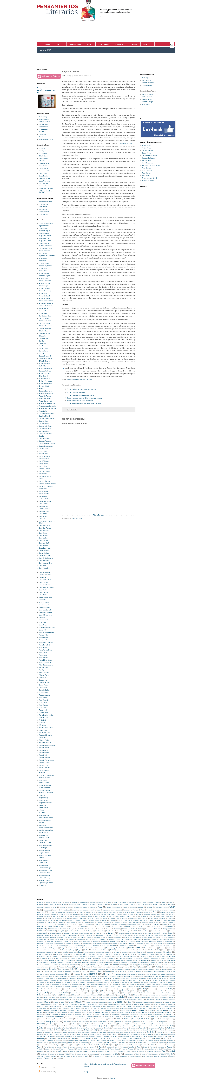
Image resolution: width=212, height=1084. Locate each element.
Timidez (108, 1047)
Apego (164, 910)
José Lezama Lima (45, 563)
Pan (78, 1010)
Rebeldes (66, 1028)
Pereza (70, 1014)
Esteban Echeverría (45, 391)
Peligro (97, 1012)
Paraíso (108, 1010)
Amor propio (47, 910)
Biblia (163, 916)
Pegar (71, 1012)
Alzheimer (76, 907)
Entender (124, 954)
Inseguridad (125, 982)
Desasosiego (59, 943)
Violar (162, 1054)
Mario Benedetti (44, 645)
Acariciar (92, 902)
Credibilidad (99, 935)
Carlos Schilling (44, 323)
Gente (78, 969)
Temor (152, 1045)
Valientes (79, 1051)
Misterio (67, 999)
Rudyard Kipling (44, 770)
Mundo (79, 1002)
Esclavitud (117, 956)
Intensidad (124, 984)
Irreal (94, 986)
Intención (115, 984)
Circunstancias (131, 924)
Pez (101, 1016)
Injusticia (58, 982)
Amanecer (92, 907)
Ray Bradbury (43, 730)
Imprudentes (162, 978)
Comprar (169, 926)
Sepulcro (160, 1036)
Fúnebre (170, 967)
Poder (70, 1019)
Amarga (108, 907)
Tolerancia (123, 1047)
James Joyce (43, 506)
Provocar (138, 1024)
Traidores (71, 1049)
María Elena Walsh (45, 660)
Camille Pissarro (147, 150)
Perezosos (78, 1014)
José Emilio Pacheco (46, 558)
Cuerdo (75, 937)
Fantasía (55, 964)
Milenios (150, 997)
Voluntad (110, 1056)
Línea (141, 991)
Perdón (63, 1014)
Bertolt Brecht (43, 308)
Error (61, 956)
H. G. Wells (42, 451)
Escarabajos (91, 956)
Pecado (39, 1012)
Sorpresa (54, 1042)
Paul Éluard (43, 707)
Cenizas (163, 922)
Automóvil (164, 914)
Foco (38, 967)
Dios (138, 948)
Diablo (47, 948)
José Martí (42, 565)
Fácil (157, 967)
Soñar (70, 1043)
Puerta (61, 1026)
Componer (162, 926)
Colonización (73, 926)
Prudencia (147, 1024)
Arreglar (120, 912)
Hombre (93, 973)
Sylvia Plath (43, 805)
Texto (84, 1047)
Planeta (134, 1017)
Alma (54, 907)
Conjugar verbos (168, 929)
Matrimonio (65, 995)
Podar (64, 1019)
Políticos (126, 1019)
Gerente (87, 969)
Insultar (85, 984)
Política (110, 1019)
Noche (149, 1004)
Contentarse (163, 931)
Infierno (140, 980)
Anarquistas (83, 910)
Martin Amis (43, 655)
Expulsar (101, 962)
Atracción (111, 914)
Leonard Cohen (44, 178)
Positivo (148, 1019)
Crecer (82, 935)
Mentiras (54, 997)
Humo (80, 976)
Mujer (63, 1002)
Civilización (155, 925)
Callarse (63, 920)
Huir (56, 976)
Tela (138, 1045)
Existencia (144, 960)
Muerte (47, 1002)
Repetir (162, 1030)
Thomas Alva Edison (46, 139)
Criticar (39, 937)
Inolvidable (116, 982)
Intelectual (94, 984)
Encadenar (150, 952)
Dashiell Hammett (45, 356)
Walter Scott (43, 863)
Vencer (128, 1051)
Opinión (172, 1006)
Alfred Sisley (146, 145)
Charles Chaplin (147, 94)
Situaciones (83, 1040)
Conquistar (61, 931)
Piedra (107, 1016)
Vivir (86, 1056)
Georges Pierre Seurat (149, 155)
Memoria (136, 995)
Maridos (150, 993)
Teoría (46, 1047)
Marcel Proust (43, 637)
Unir (171, 1049)
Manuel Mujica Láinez (46, 632)
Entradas (43, 1067)
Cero (38, 924)
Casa (92, 922)
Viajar (67, 1054)
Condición (108, 929)
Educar (164, 950)
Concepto (71, 929)
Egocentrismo (41, 952)
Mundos (88, 1002)
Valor (86, 1051)
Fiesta (134, 964)
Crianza (143, 935)
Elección (65, 952)
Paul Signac (146, 175)
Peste (96, 1016)
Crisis (164, 935)
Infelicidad (132, 980)
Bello (136, 916)
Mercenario (80, 997)
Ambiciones (116, 907)
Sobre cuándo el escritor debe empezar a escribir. (84, 398)
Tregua (123, 1049)
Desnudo (54, 945)
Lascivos (48, 989)
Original (123, 1008)
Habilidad (67, 971)
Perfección (87, 1014)
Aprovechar (61, 912)
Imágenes (172, 978)
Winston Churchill (45, 880)
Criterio (170, 935)
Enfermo (75, 954)
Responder (80, 1032)
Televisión (144, 1045)
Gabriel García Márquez (126, 143)
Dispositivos (47, 950)
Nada (173, 1002)
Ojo (143, 1006)
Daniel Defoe (43, 348)
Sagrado (143, 1034)
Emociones (100, 952)
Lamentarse (169, 986)
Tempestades (160, 1045)
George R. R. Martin (45, 426)
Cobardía (49, 926)
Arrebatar (113, 912)
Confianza (125, 929)
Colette (41, 341)
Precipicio (163, 1019)
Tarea (113, 1045)
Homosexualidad (121, 974)
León (135, 989)
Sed (62, 1036)
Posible (141, 1019)
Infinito (148, 980)
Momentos (111, 999)
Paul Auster (43, 697)
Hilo (46, 974)
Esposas (138, 958)
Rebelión (73, 1028)
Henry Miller (43, 466)
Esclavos (126, 956)
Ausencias (147, 914)
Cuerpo (81, 937)
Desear (131, 943)
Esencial (42, 958)
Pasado (134, 1010)
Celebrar (143, 922)
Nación (167, 1002)
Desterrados (87, 945)
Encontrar (167, 952)
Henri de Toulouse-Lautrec (151, 165)
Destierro (104, 945)
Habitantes (76, 971)
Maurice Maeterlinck (46, 662)
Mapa (132, 993)
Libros (169, 989)
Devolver (170, 945)
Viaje (72, 1054)
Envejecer (169, 954)
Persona (169, 1014)
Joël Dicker (43, 577)
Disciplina (154, 948)
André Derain (146, 148)
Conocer (40, 931)
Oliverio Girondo (44, 682)
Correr (140, 933)
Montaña (119, 999)
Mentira (45, 997)
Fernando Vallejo (45, 398)
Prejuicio (66, 1021)
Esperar (121, 958)
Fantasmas (47, 964)
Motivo (165, 999)
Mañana (75, 995)
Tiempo (92, 1047)
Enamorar (140, 952)
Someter (150, 1040)
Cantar (158, 920)
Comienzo (128, 926)
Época (46, 1058)
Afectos (85, 904)
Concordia (100, 929)
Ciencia (104, 925)
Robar (50, 1034)
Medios (103, 995)
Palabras (63, 1010)
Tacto (99, 1045)
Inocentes (107, 982)
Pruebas (154, 1024)
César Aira (42, 343)
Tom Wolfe (42, 825)
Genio (72, 969)
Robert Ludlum (44, 747)
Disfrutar (170, 948)
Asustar (75, 914)
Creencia (108, 935)
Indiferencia (107, 980)
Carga (67, 922)
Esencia (172, 956)
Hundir (93, 976)
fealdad (156, 1056)
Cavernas (117, 922)
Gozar (133, 969)
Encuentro (40, 954)
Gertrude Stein (44, 431)
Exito (161, 960)
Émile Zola (42, 885)
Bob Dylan (42, 151)
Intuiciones (59, 986)
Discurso (162, 948)
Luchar (85, 991)
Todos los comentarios (47, 1071)
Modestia (102, 999)
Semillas (91, 1036)
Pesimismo (80, 1016)
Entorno (132, 954)
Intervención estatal (167, 984)
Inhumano (50, 982)
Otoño (155, 1008)
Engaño (83, 954)
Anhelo (112, 910)
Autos (171, 914)
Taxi (118, 1045)
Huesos (50, 976)
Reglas (65, 1030)
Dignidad (115, 948)
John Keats (43, 533)
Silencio (157, 1039)
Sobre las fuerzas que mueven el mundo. (81, 389)
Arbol (74, 912)
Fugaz (135, 967)
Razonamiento (155, 1026)
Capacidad (171, 920)
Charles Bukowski (45, 328)
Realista (49, 1028)
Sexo (88, 1039)
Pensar (169, 1012)
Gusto (54, 971)
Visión (75, 1056)
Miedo (121, 997)
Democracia (76, 941)
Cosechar (48, 935)
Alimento (47, 907)
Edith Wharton (44, 366)
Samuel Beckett (44, 778)
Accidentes (100, 902)
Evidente (96, 960)
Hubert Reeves (44, 124)
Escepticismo (108, 956)
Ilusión (41, 978)
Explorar (60, 962)
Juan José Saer (44, 585)
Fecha (84, 964)
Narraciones (48, 1004)
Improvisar (143, 978)
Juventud (139, 986)
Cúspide (39, 939)
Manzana (125, 993)
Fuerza (127, 967)
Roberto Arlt (43, 755)
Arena (93, 912)
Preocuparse (93, 1021)
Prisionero (146, 1021)
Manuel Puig (43, 635)
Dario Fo (42, 353)
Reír (166, 1032)
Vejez (108, 1051)
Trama (78, 1049)
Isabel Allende (44, 494)
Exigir (135, 960)
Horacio (41, 479)
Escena (99, 956)
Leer (79, 989)
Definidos (162, 939)
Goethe (41, 436)
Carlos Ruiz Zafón (45, 321)
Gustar (47, 971)
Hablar (83, 971)
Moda (79, 999)
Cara (48, 922)
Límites (134, 991)
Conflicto (140, 929)
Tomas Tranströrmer (46, 828)
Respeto (63, 1032)
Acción (115, 902)
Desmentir (46, 945)
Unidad (165, 1049)
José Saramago (44, 572)
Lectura (73, 989)
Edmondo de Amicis (45, 368)
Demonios (95, 941)
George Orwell (44, 423)
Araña (69, 912)
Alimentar (40, 907)
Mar (137, 993)
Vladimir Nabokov (45, 855)
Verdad (172, 1051)
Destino (112, 946)
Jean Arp (42, 519)
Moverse (39, 1002)
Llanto (52, 991)
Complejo (144, 926)
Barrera (96, 916)
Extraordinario (134, 962)
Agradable (92, 904)
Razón (164, 1026)
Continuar (172, 931)
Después (79, 945)
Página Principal (98, 515)
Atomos (104, 914)
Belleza (129, 916)
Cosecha (40, 935)
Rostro (79, 1034)
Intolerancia (40, 986)
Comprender (41, 929)
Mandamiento (98, 993)
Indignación (116, 980)
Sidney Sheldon (44, 788)
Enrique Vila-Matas (45, 381)
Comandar (91, 926)
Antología (149, 910)
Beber (110, 916)
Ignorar (158, 976)
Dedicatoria (111, 939)
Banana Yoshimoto (45, 306)
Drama (128, 950)
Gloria (94, 969)
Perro (150, 1014)
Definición (154, 939)
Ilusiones (172, 976)
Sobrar (91, 1040)
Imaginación (62, 978)
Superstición (171, 1042)
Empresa (132, 952)
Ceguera (136, 922)
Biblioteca (169, 916)
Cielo (96, 925)
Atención (88, 914)
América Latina (65, 910)
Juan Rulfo (42, 590)
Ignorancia (148, 976)
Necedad (82, 1004)
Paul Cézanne (147, 170)
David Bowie (43, 158)
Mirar (39, 999)
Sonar (157, 1040)
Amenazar (133, 907)
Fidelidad (122, 964)
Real (171, 1026)
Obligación (86, 1006)
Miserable (52, 999)
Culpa (109, 937)
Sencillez (98, 1036)
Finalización (158, 964)
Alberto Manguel (44, 231)
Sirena (64, 1040)
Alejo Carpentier (44, 243)
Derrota (137, 941)
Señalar (111, 1038)
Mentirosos (63, 997)
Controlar (66, 933)
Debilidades (79, 939)
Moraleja (133, 999)
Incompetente (54, 980)
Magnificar (40, 993)
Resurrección (119, 1032)
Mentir (39, 997)
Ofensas (137, 1006)
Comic (120, 926)
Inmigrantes (67, 982)
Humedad (73, 976)
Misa (45, 999)
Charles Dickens (44, 331)
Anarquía (91, 910)
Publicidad (47, 1026)
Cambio (84, 920)
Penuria (39, 1014)
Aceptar (131, 902)
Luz (109, 991)
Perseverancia (158, 1014)
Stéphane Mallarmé (45, 803)
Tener (39, 1047)
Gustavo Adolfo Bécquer (47, 444)
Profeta (89, 1024)
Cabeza (170, 918)
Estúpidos (69, 960)
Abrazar (55, 902)
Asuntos (61, 914)
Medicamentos (85, 995)
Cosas (170, 933)
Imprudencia (152, 978)
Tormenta (152, 1047)
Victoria (108, 1054)
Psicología (169, 1024)
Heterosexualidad (159, 971)
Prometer (104, 1024)
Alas (139, 904)
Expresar (85, 962)
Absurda (67, 902)
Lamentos (40, 989)
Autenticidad (155, 914)
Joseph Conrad (44, 550)
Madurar (154, 991)
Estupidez (60, 960)
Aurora (131, 914)
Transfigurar (93, 1049)
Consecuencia (81, 931)
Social (104, 1040)
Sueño (115, 1043)
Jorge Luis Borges (45, 548)
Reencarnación (152, 1028)
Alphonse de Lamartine (47, 256)
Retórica (136, 1032)
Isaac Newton (43, 127)
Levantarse (110, 989)
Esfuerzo (50, 958)
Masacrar (170, 993)
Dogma (79, 950)
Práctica (161, 1024)
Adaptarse (40, 904)
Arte (154, 912)
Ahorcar (126, 904)
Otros (161, 1008)
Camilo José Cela (45, 316)
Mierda (137, 997)
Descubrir (122, 943)
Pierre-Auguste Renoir (149, 178)
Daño (57, 939)
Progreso (96, 1024)
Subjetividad (84, 1042)
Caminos (112, 920)
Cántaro (150, 937)
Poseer (134, 1019)
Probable (170, 1021)
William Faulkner (44, 873)
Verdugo (52, 1054)
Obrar (103, 1006)
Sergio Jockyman (45, 785)
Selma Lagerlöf (44, 783)
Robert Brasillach (45, 742)
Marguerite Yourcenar (46, 642)
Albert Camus (43, 228)
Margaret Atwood (44, 640)
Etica (85, 960)
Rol (61, 1034)
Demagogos (58, 941)
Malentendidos (74, 993)
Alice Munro (43, 253)
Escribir (133, 956)
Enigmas (91, 954)
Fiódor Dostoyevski (45, 401)
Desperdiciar (70, 945)
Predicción (40, 1021)
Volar (102, 1056)
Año (71, 916)
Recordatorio (117, 1028)
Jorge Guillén (43, 545)
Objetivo (78, 1006)
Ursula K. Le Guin (45, 843)
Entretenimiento (142, 954)
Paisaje (46, 1010)
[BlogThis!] (71, 409)
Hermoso (138, 971)
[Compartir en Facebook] (76, 409)
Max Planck (43, 132)
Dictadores (91, 948)
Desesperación (158, 943)
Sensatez (107, 1036)
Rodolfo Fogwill (44, 763)
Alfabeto (163, 904)
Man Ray (145, 78)
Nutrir (62, 1006)
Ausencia (138, 914)
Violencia (169, 1054)
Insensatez (134, 982)
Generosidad (63, 969)
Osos (149, 1008)
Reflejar (161, 1028)
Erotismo (54, 956)
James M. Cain (44, 511)
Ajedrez (133, 904)
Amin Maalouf (43, 258)
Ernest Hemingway (45, 383)
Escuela (156, 956)
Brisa (118, 918)
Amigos (140, 907)
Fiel (128, 964)
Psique (39, 1026)
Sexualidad (103, 1038)
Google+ (87, 1072)
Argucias (99, 912)
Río (109, 1034)
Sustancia (66, 1045)
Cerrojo (53, 924)
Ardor (87, 912)
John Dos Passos (45, 528)
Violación (155, 1054)
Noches (155, 1004)
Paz (164, 1010)
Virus (68, 1056)
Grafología (141, 969)
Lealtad (60, 989)
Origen (116, 1008)
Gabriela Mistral (44, 416)
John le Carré (43, 540)
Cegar (129, 922)
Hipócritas (60, 974)
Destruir (131, 946)
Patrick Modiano (44, 695)
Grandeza (149, 969)
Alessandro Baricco (45, 248)
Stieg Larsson (43, 800)
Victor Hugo (43, 848)
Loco (64, 991)
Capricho (41, 922)
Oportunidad (43, 1008)
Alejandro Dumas (45, 241)
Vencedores (120, 1051)
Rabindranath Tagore (46, 727)
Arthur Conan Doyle (45, 291)
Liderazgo (46, 991)
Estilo (38, 960)
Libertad (142, 989)
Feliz (106, 965)
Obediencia (70, 1006)
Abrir (61, 902)
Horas (147, 974)
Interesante (140, 984)
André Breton (43, 268)
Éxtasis (59, 1058)
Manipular (117, 993)
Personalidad (50, 1016)
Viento (137, 1054)
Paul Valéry (43, 702)
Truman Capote (44, 838)
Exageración (120, 960)
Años (76, 916)
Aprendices (52, 912)
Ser (166, 1036)
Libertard (152, 989)
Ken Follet (42, 600)
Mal (46, 993)
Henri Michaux (44, 461)
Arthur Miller (43, 293)
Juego (118, 986)
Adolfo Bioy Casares (46, 223)
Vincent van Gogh (148, 180)
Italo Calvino (43, 496)
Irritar (100, 986)
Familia (39, 964)
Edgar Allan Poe (44, 363)
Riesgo (39, 1034)
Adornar (57, 904)
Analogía (75, 910)
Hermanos (130, 971)
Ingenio (172, 980)
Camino (103, 920)
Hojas (84, 974)
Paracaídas (92, 1010)
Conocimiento (51, 931)
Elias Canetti (43, 376)
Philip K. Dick (43, 718)
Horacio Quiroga (44, 481)
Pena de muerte (130, 1012)
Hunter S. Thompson (46, 486)
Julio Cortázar (43, 592)
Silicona (165, 1038)
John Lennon (43, 173)
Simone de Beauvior (46, 793)
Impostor (115, 978)
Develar (163, 945)
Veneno (135, 1051)
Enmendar (99, 954)
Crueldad (53, 937)
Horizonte (155, 974)
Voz (118, 1056)
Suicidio (154, 1042)
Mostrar (158, 999)
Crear (64, 935)
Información (156, 980)
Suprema (42, 1045)
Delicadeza (40, 941)
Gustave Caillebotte (148, 158)
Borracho (90, 918)
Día (146, 950)
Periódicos (124, 1014)
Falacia (153, 962)
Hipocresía (52, 974)
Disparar (39, 950)
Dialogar (62, 948)
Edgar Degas (146, 153)
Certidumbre (60, 924)
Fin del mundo (142, 964)
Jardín (106, 986)
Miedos (130, 997)
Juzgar (147, 986)
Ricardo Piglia (44, 740)
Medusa (119, 995)
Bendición (143, 916)
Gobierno (119, 969)
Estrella (45, 960)
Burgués (137, 918)
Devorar (39, 948)
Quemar (108, 1026)
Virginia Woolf (43, 853)
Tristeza (130, 1049)
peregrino (164, 1056)
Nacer (130, 1002)
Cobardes (40, 927)
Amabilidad (84, 907)
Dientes (108, 948)
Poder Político (81, 1019)
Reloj (95, 1030)
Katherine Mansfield (46, 597)
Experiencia (171, 960)
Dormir (112, 950)
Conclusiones (91, 929)
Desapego (40, 943)
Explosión (69, 962)
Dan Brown (43, 346)
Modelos (86, 999)
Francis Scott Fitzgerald (47, 403)
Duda (134, 950)
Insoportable (152, 982)
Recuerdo (142, 1028)
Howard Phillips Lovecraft (47, 484)
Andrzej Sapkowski (45, 266)
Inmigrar (75, 982)
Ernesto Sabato (44, 386)
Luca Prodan (43, 183)
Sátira (79, 1045)
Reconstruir (98, 1028)
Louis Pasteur (43, 129)
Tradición (47, 1049)
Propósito (113, 1024)
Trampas (85, 1049)
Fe (78, 965)
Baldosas (83, 916)
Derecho (122, 941)
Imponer (87, 978)
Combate (99, 926)
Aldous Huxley (44, 233)
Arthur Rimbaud (44, 296)
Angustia (105, 910)
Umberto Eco (43, 840)
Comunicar (63, 929)
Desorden (62, 945)
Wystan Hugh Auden (46, 883)
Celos (157, 922)
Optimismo (79, 1008)
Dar (45, 939)
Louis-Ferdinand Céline (47, 627)
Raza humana (144, 1026)
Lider (38, 991)
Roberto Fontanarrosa (46, 760)
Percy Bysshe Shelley (46, 715)
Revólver (159, 1032)
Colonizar (83, 926)
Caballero (162, 918)
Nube (46, 1006)
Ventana (157, 1051)
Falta (165, 962)
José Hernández (44, 560)
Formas (54, 967)
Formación (45, 967)
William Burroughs (45, 868)
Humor (87, 976)
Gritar (171, 969)
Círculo (164, 937)
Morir (140, 999)
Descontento (106, 943)
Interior (148, 984)
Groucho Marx (147, 99)
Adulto (64, 904)
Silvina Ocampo (44, 790)
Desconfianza (86, 943)
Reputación (48, 1032)
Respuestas (102, 1032)
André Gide (43, 271)
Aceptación (123, 902)
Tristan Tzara (43, 835)
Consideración (99, 931)
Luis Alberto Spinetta (46, 188)
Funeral (141, 967)
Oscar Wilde (43, 687)
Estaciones (154, 958)
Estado (162, 958)
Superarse (162, 1042)
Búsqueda (154, 918)
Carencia (60, 922)
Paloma (72, 1010)
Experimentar (44, 962)
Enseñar (107, 954)
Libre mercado (161, 989)
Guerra (39, 971)
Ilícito (47, 978)
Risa (45, 1034)
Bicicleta (39, 918)
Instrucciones (55, 984)
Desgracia (169, 943)
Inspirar (170, 982)
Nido (129, 1004)
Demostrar (104, 941)
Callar (57, 920)
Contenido (154, 931)
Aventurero (64, 916)
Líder (128, 991)
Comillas (136, 926)
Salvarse (156, 1034)
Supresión (50, 1045)
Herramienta (147, 971)
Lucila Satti (42, 630)
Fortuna (69, 967)
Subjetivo (93, 1042)
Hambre (114, 971)
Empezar (116, 952)
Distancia (56, 950)
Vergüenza (60, 1054)
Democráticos (86, 941)
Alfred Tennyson (44, 251)
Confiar (133, 929)
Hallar (108, 971)
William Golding (44, 875)
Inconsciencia (86, 980)
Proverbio (131, 1024)
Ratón (130, 1026)
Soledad (133, 1041)
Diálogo (72, 950)
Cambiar (77, 920)
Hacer (100, 971)
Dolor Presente (96, 950)
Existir (154, 960)
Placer (128, 1016)
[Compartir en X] (73, 409)
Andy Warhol (43, 204)
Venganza (150, 1051)
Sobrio (97, 1040)
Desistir (39, 945)
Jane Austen (43, 516)
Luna (103, 991)
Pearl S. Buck (43, 712)
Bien (46, 918)
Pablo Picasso (44, 212)
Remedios (111, 1030)
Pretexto (118, 1021)
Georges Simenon (45, 428)
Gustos (60, 971)
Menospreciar (154, 995)
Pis (122, 1016)
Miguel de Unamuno (46, 665)
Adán (78, 904)
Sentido (114, 1036)
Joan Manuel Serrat (45, 171)
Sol (119, 1040)
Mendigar (145, 995)
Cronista (45, 937)
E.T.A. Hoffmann (44, 361)
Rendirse (137, 1030)
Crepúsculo (126, 935)
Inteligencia (103, 984)
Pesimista (89, 1016)
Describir (115, 943)
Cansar (151, 920)
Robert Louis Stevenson (47, 745)
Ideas (118, 976)
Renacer (129, 1030)
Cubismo (68, 937)
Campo (120, 920)
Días (152, 950)
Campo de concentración (131, 920)
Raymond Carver (45, 733)
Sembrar (84, 1036)
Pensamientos (159, 1012)
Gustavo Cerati (44, 163)
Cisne (140, 924)
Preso (111, 1021)
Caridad (79, 922)
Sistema (70, 1040)
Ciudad (147, 924)
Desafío (151, 941)
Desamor (159, 941)
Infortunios (165, 980)
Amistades (159, 907)
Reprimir (39, 1032)
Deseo (147, 943)
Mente (163, 995)
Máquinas (102, 1002)
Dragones (121, 950)
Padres (39, 1010)
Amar (100, 907)
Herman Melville (44, 469)
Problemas (50, 1024)
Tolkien (41, 823)
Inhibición (42, 982)
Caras (53, 922)
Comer (107, 926)
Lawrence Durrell (45, 610)
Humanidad (63, 976)
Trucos (146, 1049)
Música (118, 1001)
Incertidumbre (43, 980)
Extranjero (124, 962)
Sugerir (147, 1042)
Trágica (152, 1049)
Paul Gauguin (146, 173)
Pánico (87, 1026)
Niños (142, 1004)
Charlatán (70, 924)
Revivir (143, 1032)
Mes (95, 997)
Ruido (97, 1034)
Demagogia (49, 941)
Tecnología (125, 1045)
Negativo (123, 1004)
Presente (103, 1022)
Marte (164, 993)
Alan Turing (43, 117)
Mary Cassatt (146, 168)
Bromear (124, 918)
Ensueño (115, 954)
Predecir (170, 1019)
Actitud (151, 902)
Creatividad (73, 935)
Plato (158, 1016)
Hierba (168, 971)
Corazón (111, 933)
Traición (62, 1049)
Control (59, 933)
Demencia (68, 941)
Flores (165, 964)
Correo (135, 933)
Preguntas (51, 1021)
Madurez (161, 991)
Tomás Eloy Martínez (46, 830)
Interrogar (156, 984)
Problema (40, 1024)
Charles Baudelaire (45, 326)
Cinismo (122, 924)
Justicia (131, 986)
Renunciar (154, 1030)
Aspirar (47, 914)
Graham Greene (44, 439)
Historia (67, 974)
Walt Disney (146, 104)
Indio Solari (43, 166)
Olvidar (159, 1006)
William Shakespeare (46, 878)
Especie (72, 958)
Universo (40, 1051)
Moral (127, 999)
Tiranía (115, 1047)
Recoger (81, 1028)
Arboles (81, 912)
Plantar (152, 1016)
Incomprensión (64, 980)
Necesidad (91, 1004)
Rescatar (56, 1032)
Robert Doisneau (148, 83)
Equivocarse (41, 956)
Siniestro (50, 1040)
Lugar (92, 991)
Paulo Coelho (43, 710)
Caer (51, 920)
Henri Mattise (146, 160)
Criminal (157, 935)
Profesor (82, 1024)
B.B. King (42, 148)
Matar (39, 995)
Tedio (132, 1045)
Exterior (108, 962)
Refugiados (43, 1030)
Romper (66, 1034)
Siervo (124, 1038)
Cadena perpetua (42, 920)
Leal (54, 989)
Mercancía (72, 997)
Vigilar (143, 1054)
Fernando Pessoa (45, 396)
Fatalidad (72, 964)
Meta (100, 997)
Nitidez (136, 1004)
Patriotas (158, 1010)
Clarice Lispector (44, 338)
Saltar (149, 1034)
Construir (119, 931)
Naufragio (74, 1004)
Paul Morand (43, 700)
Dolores (105, 950)
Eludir (86, 952)
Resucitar (111, 1032)
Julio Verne (43, 595)
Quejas (101, 1026)
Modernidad (94, 999)
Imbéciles (80, 978)
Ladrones (161, 986)
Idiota (134, 976)
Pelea (84, 1012)
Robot (56, 1034)
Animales (119, 910)
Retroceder (128, 1032)
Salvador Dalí (43, 214)
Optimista (87, 1008)
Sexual (95, 1038)
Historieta (77, 974)
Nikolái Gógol (43, 677)
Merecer (89, 997)
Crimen (150, 935)
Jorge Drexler (43, 176)
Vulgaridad (124, 1056)
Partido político (125, 1010)
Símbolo (93, 1045)
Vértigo (132, 1056)
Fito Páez (42, 161)
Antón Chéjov (43, 286)
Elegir (80, 952)
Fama (171, 962)
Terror (65, 1047)
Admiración (49, 904)
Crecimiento (90, 935)
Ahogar (113, 904)
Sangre (163, 1034)
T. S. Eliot (42, 813)
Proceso (58, 1024)
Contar (135, 931)
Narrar (56, 1004)
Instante (39, 984)
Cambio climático (94, 920)
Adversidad (72, 904)
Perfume (96, 1014)
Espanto (64, 958)
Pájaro (81, 1026)
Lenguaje (96, 989)
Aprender (41, 912)
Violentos (40, 1056)
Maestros (170, 991)
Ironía (88, 986)
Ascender (170, 912)
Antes (142, 910)
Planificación (144, 1016)
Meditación (111, 995)
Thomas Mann (44, 815)
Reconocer (89, 1028)
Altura (69, 907)
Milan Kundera (44, 667)
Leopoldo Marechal (45, 615)
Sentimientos (136, 1036)
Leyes (130, 989)
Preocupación (83, 1021)
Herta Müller (43, 474)
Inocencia (99, 982)
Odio (130, 1006)
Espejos (96, 958)
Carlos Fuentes (44, 318)
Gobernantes (110, 969)
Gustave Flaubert (45, 441)
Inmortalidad (90, 982)
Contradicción (43, 933)
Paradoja (101, 1010)
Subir (76, 1042)
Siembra (118, 1038)
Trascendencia (114, 1049)
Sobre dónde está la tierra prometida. (80, 401)
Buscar (144, 918)
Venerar (142, 1051)
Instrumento (65, 984)
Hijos (40, 974)
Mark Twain (43, 652)
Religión (87, 1030)
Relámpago (102, 1030)
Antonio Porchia (44, 283)
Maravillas (143, 993)
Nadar (41, 1004)
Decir (93, 939)
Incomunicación (75, 980)
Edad (158, 950)
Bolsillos (75, 918)
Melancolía (127, 995)
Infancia (124, 980)
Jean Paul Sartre (44, 525)
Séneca (41, 810)
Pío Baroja (42, 725)
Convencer (75, 933)
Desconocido (96, 943)
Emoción (108, 952)
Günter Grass (43, 448)
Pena (112, 1012)
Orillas (130, 1008)
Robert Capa (146, 80)
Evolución (111, 960)
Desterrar (96, 945)
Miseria (60, 999)
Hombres (107, 974)
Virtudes (62, 1056)
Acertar (139, 902)
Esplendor (130, 958)
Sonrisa (170, 1040)
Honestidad (131, 974)
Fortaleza (61, 967)
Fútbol (39, 969)
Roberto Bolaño (44, 758)
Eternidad (78, 960)
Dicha (83, 948)
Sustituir (73, 1045)
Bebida (116, 916)
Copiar (97, 933)
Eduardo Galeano (45, 371)
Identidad (127, 976)
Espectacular (81, 958)
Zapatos (149, 1056)
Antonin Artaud (44, 278)
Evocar (104, 960)
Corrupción (157, 933)
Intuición (67, 986)
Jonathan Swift (44, 543)
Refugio (51, 1030)
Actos (157, 902)
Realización (57, 1028)
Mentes (171, 995)
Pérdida (94, 1026)
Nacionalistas (158, 1002)
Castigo (99, 922)
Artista (162, 912)
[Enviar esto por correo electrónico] (68, 409)
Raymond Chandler (45, 735)
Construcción (110, 931)
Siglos (130, 1038)
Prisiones (153, 1021)
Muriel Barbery (44, 672)
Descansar (76, 943)
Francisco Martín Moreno (47, 408)
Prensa (74, 1021)
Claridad (164, 924)
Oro (135, 1008)
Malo (82, 993)
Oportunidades (54, 1008)
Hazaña (122, 971)
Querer (115, 1026)
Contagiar (127, 931)
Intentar (132, 984)
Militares (157, 997)
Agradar (100, 904)
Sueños (122, 1043)
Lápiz (122, 991)
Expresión (93, 962)
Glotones (101, 969)
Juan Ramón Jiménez (46, 587)
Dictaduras (100, 948)
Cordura (121, 933)
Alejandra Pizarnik (45, 236)
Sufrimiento (132, 1042)
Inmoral (82, 982)
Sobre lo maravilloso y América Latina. (80, 395)
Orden (95, 1008)
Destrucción (122, 945)
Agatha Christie (44, 226)
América (55, 910)
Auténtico (40, 916)
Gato (44, 969)
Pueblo (54, 1026)
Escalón (82, 956)
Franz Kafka (43, 411)
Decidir (87, 939)
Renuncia (145, 1030)
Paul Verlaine (43, 705)
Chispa (83, 924)
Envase (162, 954)
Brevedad (105, 918)
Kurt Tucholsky (44, 602)
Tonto (138, 1047)
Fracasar (96, 967)
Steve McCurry (147, 85)
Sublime (100, 1042)
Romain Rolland (44, 768)
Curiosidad (136, 937)
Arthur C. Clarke (44, 288)
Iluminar (164, 976)
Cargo (73, 922)
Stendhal (42, 795)
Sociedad (111, 1041)
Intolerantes (49, 986)
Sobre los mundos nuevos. (76, 392)
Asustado (68, 914)
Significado (138, 1039)
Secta (57, 1036)
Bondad (82, 918)
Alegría (155, 904)
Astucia (54, 914)
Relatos (79, 1030)
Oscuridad (142, 1008)
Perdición (55, 1014)
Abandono (40, 902)
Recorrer (125, 1028)
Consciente (70, 931)
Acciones (108, 902)
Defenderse (137, 939)
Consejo (90, 931)
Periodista (115, 1014)
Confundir (157, 929)
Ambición (124, 907)
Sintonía (57, 1040)
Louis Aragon (43, 625)
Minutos (163, 997)
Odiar (124, 1006)
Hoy (38, 976)
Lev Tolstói (42, 617)
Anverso (157, 910)
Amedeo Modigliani (45, 202)
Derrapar (130, 941)
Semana (77, 1036)
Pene (138, 1012)
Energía (57, 954)
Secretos (50, 1036)
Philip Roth (42, 720)
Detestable (156, 945)
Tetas (79, 1047)
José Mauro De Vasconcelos (44, 569)
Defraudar (170, 939)
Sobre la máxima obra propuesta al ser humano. (84, 403)
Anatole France (44, 263)
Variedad (101, 1051)
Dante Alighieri (44, 351)
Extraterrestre (144, 962)
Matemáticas (48, 995)
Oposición (64, 1008)
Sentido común (124, 1036)
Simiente (172, 1038)
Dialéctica (70, 948)
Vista (80, 1056)
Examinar (129, 960)
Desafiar (144, 941)
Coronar (128, 933)
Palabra (54, 1010)
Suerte (107, 1043)
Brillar (112, 918)
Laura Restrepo (44, 607)
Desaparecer (169, 941)
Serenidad (51, 1038)
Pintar (117, 1016)
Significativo (148, 1038)
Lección (66, 989)
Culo (104, 937)
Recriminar (134, 1028)
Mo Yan (41, 670)
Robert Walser (44, 753)
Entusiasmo (153, 954)
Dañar (51, 939)
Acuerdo (170, 902)
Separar (152, 1036)
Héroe (99, 976)
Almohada (62, 907)
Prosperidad (122, 1024)
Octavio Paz (43, 680)
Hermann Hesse (44, 471)
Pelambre (78, 1012)
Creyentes (135, 935)
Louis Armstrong (44, 181)
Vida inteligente (128, 1054)
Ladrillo (154, 986)
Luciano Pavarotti (45, 186)
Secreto (42, 1036)
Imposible (106, 978)
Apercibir (170, 910)
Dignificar (123, 948)
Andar (98, 910)
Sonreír (163, 1040)
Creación (56, 935)
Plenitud (164, 1016)
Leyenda (123, 989)
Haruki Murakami (45, 456)
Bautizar (103, 916)
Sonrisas (40, 1042)
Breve (97, 918)
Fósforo (163, 967)
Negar (116, 1004)
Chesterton (42, 336)
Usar (53, 1051)
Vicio (96, 1054)
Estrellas (51, 960)
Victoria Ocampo (44, 850)
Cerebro (170, 922)
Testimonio (73, 1047)
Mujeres (70, 1002)
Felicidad (91, 965)
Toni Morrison (43, 833)
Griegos (164, 969)
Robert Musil (43, 750)
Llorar (58, 991)
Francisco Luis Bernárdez (47, 406)
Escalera (75, 956)
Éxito (52, 1058)
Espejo (89, 958)
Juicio (124, 986)
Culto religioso (117, 937)
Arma (106, 912)
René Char (42, 738)
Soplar (47, 1042)
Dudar (140, 950)
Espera (104, 958)
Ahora (119, 904)
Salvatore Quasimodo (46, 775)
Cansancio (143, 920)
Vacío (65, 1051)
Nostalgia (40, 1006)
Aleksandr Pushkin (45, 246)
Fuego (120, 967)
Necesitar (102, 1004)
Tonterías (131, 1047)
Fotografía (77, 967)
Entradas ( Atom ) (77, 518)
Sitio (76, 1040)
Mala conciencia (55, 993)
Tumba (159, 1049)
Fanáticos (64, 964)
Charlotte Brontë (44, 333)
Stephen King (43, 798)
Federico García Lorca (46, 393)
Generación (53, 969)
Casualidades (107, 922)
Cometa (114, 926)
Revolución (150, 1032)
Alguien (170, 904)
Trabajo (39, 1049)
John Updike (43, 538)
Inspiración (162, 982)
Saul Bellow (43, 780)
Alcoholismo (146, 904)
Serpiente (81, 1038)
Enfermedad (66, 954)
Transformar (103, 1049)
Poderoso (90, 1019)
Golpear (126, 969)
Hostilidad (170, 974)
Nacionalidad (148, 1002)
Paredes (115, 1010)
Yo (144, 1056)
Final (150, 964)
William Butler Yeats (45, 870)
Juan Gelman (43, 582)
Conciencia (80, 929)
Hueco (44, 976)
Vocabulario (96, 1056)
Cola (56, 926)
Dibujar (78, 948)
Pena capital (119, 1012)
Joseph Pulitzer (44, 553)
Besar (150, 916)
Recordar (107, 1028)
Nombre (170, 1004)
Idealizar (112, 976)
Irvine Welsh (43, 489)
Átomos (39, 1058)
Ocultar (117, 1006)
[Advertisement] (175, 21)
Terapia (52, 1047)
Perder (46, 1014)
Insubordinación (76, 984)
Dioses (146, 948)
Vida (115, 1053)
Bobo (62, 918)
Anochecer (127, 910)
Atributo (119, 914)
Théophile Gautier (45, 820)
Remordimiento (120, 1030)
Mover (171, 999)
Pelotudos (105, 1012)
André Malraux (44, 273)
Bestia (157, 916)
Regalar (58, 1030)
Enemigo (49, 954)
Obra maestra (96, 1006)
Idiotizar (140, 976)
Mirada (171, 997)
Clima (171, 924)
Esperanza (111, 958)
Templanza (170, 1045)
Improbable (134, 978)
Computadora (53, 929)
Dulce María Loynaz (46, 358)
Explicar (53, 962)
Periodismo (105, 1014)
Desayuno (68, 943)
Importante (96, 978)
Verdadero (44, 1054)
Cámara (144, 937)
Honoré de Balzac (45, 476)
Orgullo (109, 1008)
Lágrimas (116, 991)
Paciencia (169, 1008)
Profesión (74, 1024)
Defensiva (146, 939)
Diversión (64, 950)
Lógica (147, 991)
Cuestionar (97, 937)
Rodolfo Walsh (44, 765)
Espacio (57, 958)
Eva (91, 960)
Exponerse (77, 962)
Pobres (50, 1019)
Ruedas (91, 1034)
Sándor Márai (43, 808)
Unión (47, 1051)
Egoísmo (50, 952)
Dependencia (114, 941)
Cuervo (89, 937)
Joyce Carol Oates (45, 575)
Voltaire (41, 858)
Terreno (59, 1047)
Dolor (86, 950)
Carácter (86, 922)
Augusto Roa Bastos (46, 303)
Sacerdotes (134, 1034)
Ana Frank (42, 261)
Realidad (40, 1028)
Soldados (125, 1040)
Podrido (98, 1019)
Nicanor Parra (43, 675)
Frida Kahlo (43, 207)
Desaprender (49, 943)
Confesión (117, 929)
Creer (116, 935)
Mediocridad (95, 995)
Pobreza (56, 1019)
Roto (85, 1034)
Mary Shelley (43, 657)
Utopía (59, 1051)
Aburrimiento (83, 902)
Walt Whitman (43, 860)
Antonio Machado (45, 281)
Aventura (55, 916)
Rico (171, 1032)
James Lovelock (44, 509)
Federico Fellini (147, 97)
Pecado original (49, 1012)
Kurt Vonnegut (44, 605)
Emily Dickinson (44, 378)
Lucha (78, 991)
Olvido (166, 1006)
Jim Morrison (43, 168)
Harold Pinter (43, 454)
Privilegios (162, 1021)
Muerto (56, 1002)
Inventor (74, 986)
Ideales (105, 976)
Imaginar (72, 978)
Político (119, 1019)
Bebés (122, 916)
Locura (71, 991)
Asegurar (40, 914)
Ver (163, 1051)
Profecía (66, 1024)
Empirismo (125, 952)
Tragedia (55, 1049)
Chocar (89, 924)
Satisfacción (171, 1034)
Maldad (65, 993)
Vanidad (94, 1051)
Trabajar (169, 1047)
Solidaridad (142, 1040)
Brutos (131, 918)
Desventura (140, 945)
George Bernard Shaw (46, 419)
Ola (154, 1006)
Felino (101, 964)
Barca (90, 916)
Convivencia (84, 933)
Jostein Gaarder (44, 555)
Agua (106, 904)
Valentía (72, 1051)
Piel (112, 1016)
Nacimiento (138, 1002)
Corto (164, 933)
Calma (70, 920)
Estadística (170, 958)
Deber (63, 939)
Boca (68, 918)
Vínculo (138, 1056)
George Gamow (44, 122)
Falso (159, 962)
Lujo (98, 991)
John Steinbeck (44, 535)
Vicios (102, 1054)
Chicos (77, 924)
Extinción (116, 962)
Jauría (112, 986)
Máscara (109, 1002)
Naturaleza (64, 1004)
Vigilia (149, 1054)
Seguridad (69, 1036)
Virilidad (47, 1056)
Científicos (114, 924)
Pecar (58, 1012)
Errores (67, 956)
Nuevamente (55, 1006)
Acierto (145, 902)
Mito (74, 999)
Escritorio (149, 956)
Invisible (82, 986)
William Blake (43, 865)
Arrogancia (147, 912)
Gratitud (156, 969)
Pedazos (64, 1012)
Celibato (150, 922)
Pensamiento (146, 1012)
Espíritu (145, 958)
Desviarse (148, 945)
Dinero (130, 948)
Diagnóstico (54, 948)
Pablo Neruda (43, 692)
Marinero (157, 993)
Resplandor (71, 1032)
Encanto (158, 952)
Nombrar (163, 1004)
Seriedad (73, 1038)
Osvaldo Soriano (44, 690)
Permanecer (133, 1014)
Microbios (114, 997)
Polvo (104, 1019)
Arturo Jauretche (44, 298)
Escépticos (164, 956)
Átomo (171, 1056)
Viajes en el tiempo (82, 1054)
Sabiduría (124, 1034)
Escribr (142, 956)
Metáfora (106, 997)
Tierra (101, 1047)
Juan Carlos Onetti (45, 580)
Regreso (72, 1030)
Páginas (74, 1026)
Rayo (136, 1026)
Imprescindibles (124, 978)
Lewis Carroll (43, 620)
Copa (91, 933)
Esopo (41, 388)
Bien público (55, 918)
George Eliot (43, 421)
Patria (151, 1010)
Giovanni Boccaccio (45, 433)
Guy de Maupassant (46, 446)
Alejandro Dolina (44, 238)
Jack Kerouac (43, 504)
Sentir (145, 1036)
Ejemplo (57, 952)
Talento (106, 1045)
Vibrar (91, 1054)
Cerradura (45, 924)
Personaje (40, 1016)
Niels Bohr (42, 134)
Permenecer (142, 1014)
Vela (113, 1051)
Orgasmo (102, 1008)
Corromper (148, 933)
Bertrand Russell (44, 311)
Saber (115, 1034)
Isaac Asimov (43, 491)
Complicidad (152, 926)
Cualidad (60, 937)
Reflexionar (171, 1028)
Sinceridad (42, 1040)
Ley (117, 989)
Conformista (148, 929)
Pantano (84, 1010)
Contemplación (144, 931)
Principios (137, 1021)
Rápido (104, 1034)
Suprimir (58, 1045)
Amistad (149, 907)
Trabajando (161, 1047)
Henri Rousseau (147, 163)
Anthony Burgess (45, 276)
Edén (170, 950)
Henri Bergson (44, 459)
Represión (170, 1030)
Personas (60, 1017)
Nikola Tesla (43, 137)
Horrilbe (162, 974)
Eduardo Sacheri (44, 373)
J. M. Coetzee (43, 499)
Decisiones (102, 939)
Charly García (43, 156)
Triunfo (139, 1049)
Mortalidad (150, 999)
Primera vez (128, 1021)
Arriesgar (139, 912)
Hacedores (92, 971)
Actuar (164, 902)
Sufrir (140, 1043)
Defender (128, 939)
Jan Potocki (43, 514)
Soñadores (62, 1042)
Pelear (90, 1012)
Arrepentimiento (129, 912)
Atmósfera (97, 914)
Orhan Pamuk (43, 685)
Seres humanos (62, 1039)
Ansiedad (135, 910)
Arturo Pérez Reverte (46, 301)
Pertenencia (71, 1016)
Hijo (174, 971)
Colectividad (64, 926)
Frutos (113, 967)
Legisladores (88, 989)
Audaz (125, 914)
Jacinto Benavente (45, 501)
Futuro (149, 967)
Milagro (143, 997)
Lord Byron (42, 622)
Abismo (48, 902)
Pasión (143, 1010)
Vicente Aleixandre (45, 845)
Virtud (54, 1056)
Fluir (171, 964)
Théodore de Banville (46, 818)
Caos (164, 920)
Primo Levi (42, 722)
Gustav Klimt (43, 209)
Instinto (47, 984)
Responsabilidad (91, 1032)
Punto (67, 1026)
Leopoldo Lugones (45, 612)
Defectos (120, 939)
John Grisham (43, 530)
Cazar (124, 922)
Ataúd (82, 914)
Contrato (52, 933)
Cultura (126, 937)
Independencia (97, 980)
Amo (165, 907)
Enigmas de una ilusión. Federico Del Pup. (46, 90)
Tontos (145, 1047)
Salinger (42, 773)
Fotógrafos (87, 967)
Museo (95, 1002)
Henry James (43, 464)
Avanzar (47, 916)
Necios (110, 1004)
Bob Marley (43, 153)
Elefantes (73, 952)
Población (42, 1019)
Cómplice (170, 937)
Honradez (140, 974)
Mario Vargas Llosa (45, 650)
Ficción (114, 965)
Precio (155, 1019)
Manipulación (108, 993)
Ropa (73, 1034)
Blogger (112, 1078)
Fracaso (105, 967)
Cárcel (157, 937)
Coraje (103, 933)
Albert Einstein (44, 119)
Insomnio (143, 982)
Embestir (92, 952)
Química (123, 1026)
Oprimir (71, 1008)
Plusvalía (172, 1016)
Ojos (147, 1006)
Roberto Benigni (147, 102)
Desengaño (139, 943)
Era (48, 956)
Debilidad (70, 939)
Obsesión (110, 1006)
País (170, 1010)
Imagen (53, 978)
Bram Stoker (43, 313)
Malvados (89, 993)
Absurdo (74, 902)
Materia (56, 995)
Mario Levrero (43, 647)
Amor (172, 907)
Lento (103, 989)
